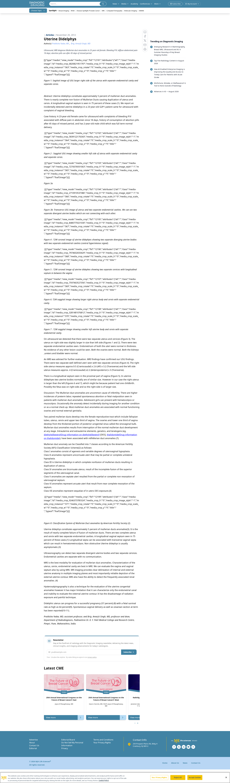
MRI (103, 11)
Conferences (145, 4)
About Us (175, 763)
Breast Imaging (64, 11)
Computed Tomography (114, 11)
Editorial (33, 748)
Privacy (64, 748)
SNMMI (141, 11)
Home (164, 763)
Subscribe (128, 652)
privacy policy (92, 657)
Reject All (177, 777)
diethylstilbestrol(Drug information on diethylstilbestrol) (72, 434)
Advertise (33, 739)
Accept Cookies (195, 777)
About (32, 742)
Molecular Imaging (130, 11)
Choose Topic (36, 10)
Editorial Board (68, 739)
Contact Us (34, 745)
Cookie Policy (104, 780)
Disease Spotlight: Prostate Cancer (88, 11)
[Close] (226, 777)
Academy (134, 4)
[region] (115, 777)
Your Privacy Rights (102, 742)
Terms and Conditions (103, 739)
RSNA (73, 11)
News (185, 763)
